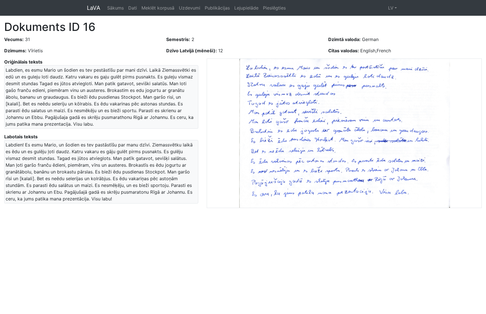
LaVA (93, 7)
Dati (132, 8)
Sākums (115, 8)
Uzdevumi (189, 8)
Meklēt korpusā (157, 8)
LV (390, 8)
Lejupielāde (246, 8)
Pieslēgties (274, 8)
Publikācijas (217, 8)
